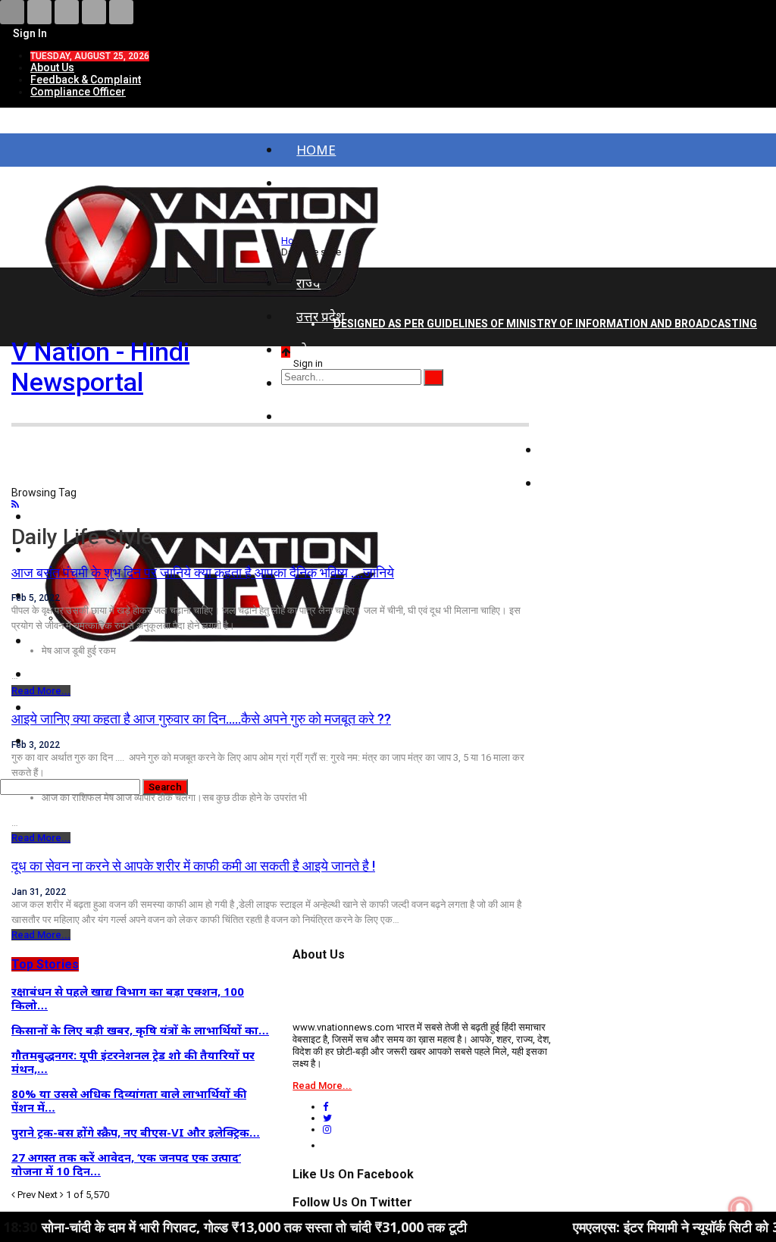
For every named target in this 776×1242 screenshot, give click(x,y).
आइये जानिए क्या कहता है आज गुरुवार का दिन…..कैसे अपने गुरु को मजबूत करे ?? (201, 719)
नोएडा (311, 349)
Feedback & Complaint (85, 80)
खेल (565, 483)
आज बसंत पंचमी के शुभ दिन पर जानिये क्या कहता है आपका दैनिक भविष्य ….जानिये (202, 572)
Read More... (40, 690)
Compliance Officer (78, 92)
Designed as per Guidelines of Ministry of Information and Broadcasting (545, 324)
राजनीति (576, 416)
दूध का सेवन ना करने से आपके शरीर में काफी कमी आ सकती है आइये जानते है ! (193, 866)
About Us (52, 67)
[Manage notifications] (740, 1209)
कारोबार (575, 449)
